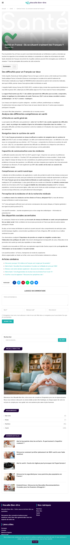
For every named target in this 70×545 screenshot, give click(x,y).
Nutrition (35, 424)
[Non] (68, 540)
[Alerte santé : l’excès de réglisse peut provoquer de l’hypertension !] (9, 465)
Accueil (4, 8)
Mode (35, 420)
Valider (62, 340)
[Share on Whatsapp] (27, 282)
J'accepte (35, 541)
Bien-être (35, 416)
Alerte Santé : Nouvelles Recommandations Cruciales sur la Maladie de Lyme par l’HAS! (31, 266)
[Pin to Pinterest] (23, 282)
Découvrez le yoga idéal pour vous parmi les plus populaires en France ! (39, 475)
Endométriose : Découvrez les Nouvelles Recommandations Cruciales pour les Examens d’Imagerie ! (38, 486)
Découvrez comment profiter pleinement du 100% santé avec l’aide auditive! (41, 453)
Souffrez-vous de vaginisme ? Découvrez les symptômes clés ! (24, 274)
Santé (11, 8)
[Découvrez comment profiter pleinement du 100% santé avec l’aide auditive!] (9, 455)
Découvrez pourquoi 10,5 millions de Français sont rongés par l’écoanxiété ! (27, 263)
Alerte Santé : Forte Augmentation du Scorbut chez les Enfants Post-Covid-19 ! (29, 272)
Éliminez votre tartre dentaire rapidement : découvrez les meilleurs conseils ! (28, 269)
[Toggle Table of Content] (13, 66)
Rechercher (8, 337)
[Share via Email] (36, 282)
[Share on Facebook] (14, 282)
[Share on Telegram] (32, 282)
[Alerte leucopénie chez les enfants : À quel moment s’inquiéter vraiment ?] (9, 444)
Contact (3, 530)
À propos (4, 528)
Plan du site (4, 534)
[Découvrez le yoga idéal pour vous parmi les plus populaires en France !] (9, 476)
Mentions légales (6, 532)
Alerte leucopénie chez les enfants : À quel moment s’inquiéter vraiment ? (39, 442)
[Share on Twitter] (19, 282)
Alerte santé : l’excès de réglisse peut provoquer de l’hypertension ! (41, 463)
